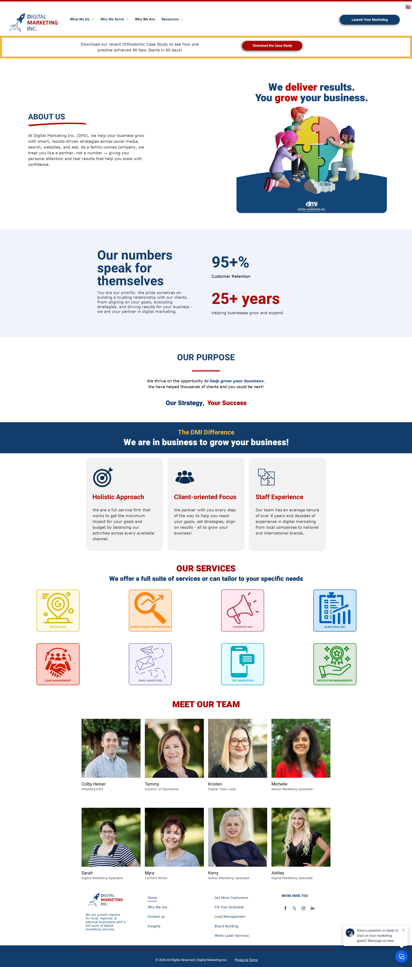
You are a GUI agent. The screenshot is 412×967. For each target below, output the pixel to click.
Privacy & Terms (246, 960)
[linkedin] (312, 908)
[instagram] (303, 908)
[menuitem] (82, 19)
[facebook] (285, 908)
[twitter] (294, 908)
